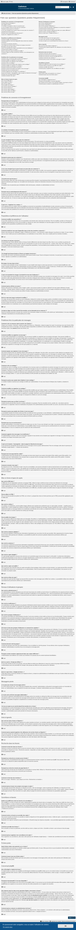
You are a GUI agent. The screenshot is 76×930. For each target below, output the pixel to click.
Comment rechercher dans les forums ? (48, 53)
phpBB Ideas (4, 884)
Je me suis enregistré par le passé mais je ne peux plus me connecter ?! (17, 30)
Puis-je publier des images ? (7, 84)
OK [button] (66, 926)
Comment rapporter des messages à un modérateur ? (13, 71)
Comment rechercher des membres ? (47, 57)
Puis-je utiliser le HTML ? (7, 82)
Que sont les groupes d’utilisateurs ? (47, 26)
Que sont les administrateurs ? (46, 23)
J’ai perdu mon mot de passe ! (8, 31)
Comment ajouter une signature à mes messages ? (12, 61)
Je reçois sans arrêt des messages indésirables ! (50, 39)
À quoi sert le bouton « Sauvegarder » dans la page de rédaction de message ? (19, 72)
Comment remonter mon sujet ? (8, 75)
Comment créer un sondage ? (8, 62)
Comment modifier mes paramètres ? (9, 39)
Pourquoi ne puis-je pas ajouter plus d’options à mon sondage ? (15, 64)
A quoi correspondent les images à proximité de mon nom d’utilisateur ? (17, 48)
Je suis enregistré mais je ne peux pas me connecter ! (13, 27)
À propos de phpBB (65, 872)
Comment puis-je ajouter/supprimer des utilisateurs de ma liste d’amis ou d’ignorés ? (55, 48)
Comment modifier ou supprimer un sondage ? (11, 65)
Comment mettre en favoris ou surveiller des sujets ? (50, 65)
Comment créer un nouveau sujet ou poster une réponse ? (14, 58)
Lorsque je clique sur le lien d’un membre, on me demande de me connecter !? (17, 53)
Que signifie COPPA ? (6, 24)
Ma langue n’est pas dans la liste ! (8, 46)
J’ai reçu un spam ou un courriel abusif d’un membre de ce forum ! (53, 40)
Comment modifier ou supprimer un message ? (11, 60)
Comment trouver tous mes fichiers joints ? (48, 74)
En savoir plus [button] (7, 927)
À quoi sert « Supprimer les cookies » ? (10, 34)
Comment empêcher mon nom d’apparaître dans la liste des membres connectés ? (17, 41)
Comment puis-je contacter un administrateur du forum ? (51, 83)
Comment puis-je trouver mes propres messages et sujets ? (52, 59)
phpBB (47, 268)
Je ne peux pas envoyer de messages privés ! (49, 38)
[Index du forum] (9, 7)
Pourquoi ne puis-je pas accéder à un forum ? (11, 67)
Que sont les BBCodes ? (7, 80)
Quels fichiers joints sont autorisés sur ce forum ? (50, 73)
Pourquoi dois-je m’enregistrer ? (8, 23)
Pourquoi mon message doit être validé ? (10, 74)
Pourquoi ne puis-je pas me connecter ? (10, 28)
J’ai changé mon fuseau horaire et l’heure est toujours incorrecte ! (16, 45)
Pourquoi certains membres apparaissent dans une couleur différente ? (55, 30)
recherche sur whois (27, 893)
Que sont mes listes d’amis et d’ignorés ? (48, 45)
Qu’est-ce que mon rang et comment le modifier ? (12, 50)
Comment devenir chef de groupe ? (47, 28)
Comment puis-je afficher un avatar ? (9, 49)
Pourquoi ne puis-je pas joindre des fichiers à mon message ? (15, 68)
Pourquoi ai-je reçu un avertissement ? (10, 70)
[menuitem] (11, 2)
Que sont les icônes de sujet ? (8, 92)
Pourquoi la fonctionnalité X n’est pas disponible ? (50, 81)
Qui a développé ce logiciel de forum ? (47, 79)
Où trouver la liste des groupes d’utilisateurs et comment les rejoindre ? (55, 27)
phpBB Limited (42, 871)
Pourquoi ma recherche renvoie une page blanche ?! (50, 56)
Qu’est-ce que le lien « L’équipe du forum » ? (49, 33)
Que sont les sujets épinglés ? (8, 89)
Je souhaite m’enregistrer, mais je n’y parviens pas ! (13, 26)
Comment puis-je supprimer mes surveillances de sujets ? (52, 68)
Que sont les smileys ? (6, 83)
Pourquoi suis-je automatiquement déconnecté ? (12, 33)
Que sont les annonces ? (7, 87)
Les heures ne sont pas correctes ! (9, 43)
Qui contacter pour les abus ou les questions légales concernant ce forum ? (56, 82)
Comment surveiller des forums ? (46, 67)
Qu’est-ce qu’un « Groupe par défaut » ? (48, 31)
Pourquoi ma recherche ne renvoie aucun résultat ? (50, 55)
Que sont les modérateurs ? (45, 24)
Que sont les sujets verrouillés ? (8, 90)
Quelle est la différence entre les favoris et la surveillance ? (52, 64)
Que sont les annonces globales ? (9, 86)
